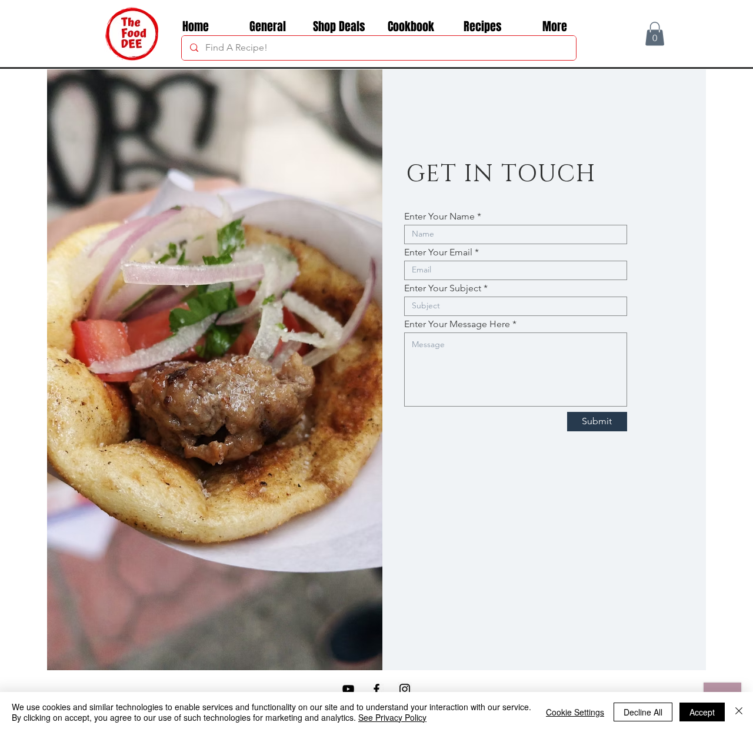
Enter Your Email (438, 252)
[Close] (739, 712)
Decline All (643, 712)
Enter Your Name (439, 216)
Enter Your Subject (442, 288)
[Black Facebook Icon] (376, 689)
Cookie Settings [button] (575, 712)
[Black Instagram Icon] (405, 689)
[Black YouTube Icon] (348, 689)
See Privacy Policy (392, 717)
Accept (702, 712)
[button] (655, 34)
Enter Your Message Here (457, 324)
